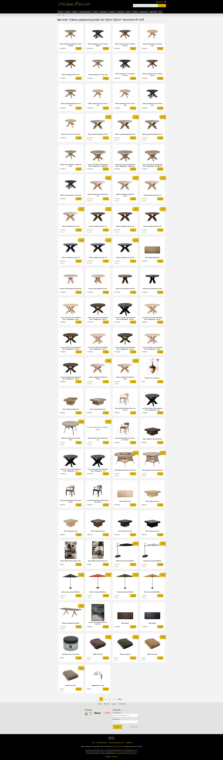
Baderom (112, 12)
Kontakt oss (122, 704)
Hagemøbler (103, 12)
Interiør (128, 12)
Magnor (75, 12)
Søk (162, 5)
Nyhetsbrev (129, 743)
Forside (60, 12)
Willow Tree (153, 12)
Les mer (117, 753)
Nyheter (68, 12)
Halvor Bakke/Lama (85, 12)
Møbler (95, 12)
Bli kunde (106, 704)
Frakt (93, 743)
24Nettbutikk (115, 756)
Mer (160, 12)
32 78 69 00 (118, 746)
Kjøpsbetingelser (102, 743)
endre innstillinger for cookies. (129, 753)
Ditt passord (116, 719)
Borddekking (143, 12)
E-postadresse (117, 713)
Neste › (120, 699)
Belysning (120, 12)
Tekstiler (135, 12)
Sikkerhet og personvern (116, 743)
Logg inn (114, 704)
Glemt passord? (134, 727)
